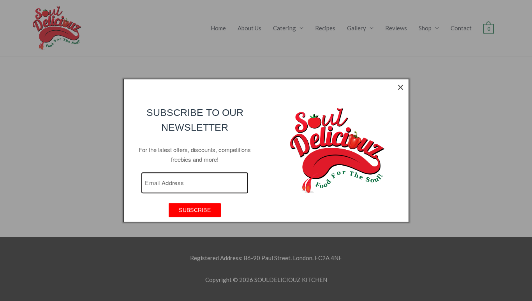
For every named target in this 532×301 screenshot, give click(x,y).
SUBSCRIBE (195, 210)
